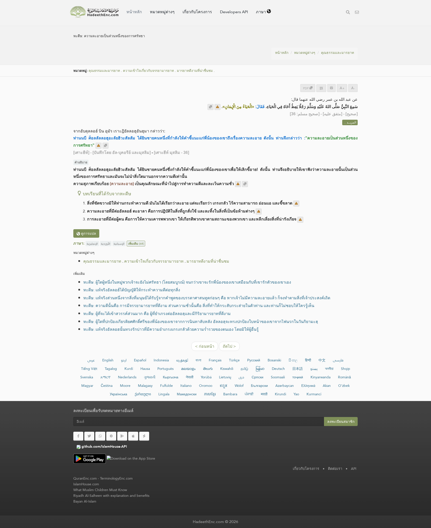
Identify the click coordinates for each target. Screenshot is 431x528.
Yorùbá (206, 377)
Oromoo (205, 385)
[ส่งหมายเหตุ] (217, 107)
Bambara (230, 394)
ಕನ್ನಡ (223, 385)
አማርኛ (105, 377)
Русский (253, 360)
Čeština (106, 385)
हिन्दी (308, 360)
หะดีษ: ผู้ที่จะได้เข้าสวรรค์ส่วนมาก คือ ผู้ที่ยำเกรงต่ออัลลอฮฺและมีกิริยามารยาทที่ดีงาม (157, 313)
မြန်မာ (260, 368)
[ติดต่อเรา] (356, 13)
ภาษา (261, 11)
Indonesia (161, 360)
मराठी (264, 394)
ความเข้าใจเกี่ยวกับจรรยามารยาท (148, 71)
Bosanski (274, 360)
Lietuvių (225, 377)
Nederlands (127, 377)
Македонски (187, 394)
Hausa (145, 368)
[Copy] (211, 107)
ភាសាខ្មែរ (210, 394)
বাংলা (198, 360)
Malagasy (145, 385)
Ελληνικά (308, 385)
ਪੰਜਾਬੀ (249, 394)
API (353, 468)
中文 (322, 360)
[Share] (321, 88)
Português (165, 368)
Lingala (163, 394)
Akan (327, 385)
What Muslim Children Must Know (100, 490)
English (107, 360)
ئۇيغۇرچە (182, 360)
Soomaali (278, 377)
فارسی (338, 360)
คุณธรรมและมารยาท (337, 52)
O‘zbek (344, 385)
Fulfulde (166, 385)
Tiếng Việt (89, 368)
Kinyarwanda (320, 377)
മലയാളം (188, 368)
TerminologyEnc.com (116, 478)
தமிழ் (244, 368)
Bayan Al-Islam (84, 501)
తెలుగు (208, 368)
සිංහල (293, 360)
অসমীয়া (329, 368)
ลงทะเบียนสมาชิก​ (340, 421)
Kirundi (280, 394)
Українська (118, 394)
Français (215, 360)
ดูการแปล (88, 233)
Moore (125, 385)
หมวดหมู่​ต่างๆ (162, 11)
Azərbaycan (284, 385)
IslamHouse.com (86, 484)
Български (259, 385)
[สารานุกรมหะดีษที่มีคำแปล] (94, 12)
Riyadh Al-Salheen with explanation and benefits (111, 495)
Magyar (87, 385)
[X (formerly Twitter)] (89, 436)
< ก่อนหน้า (204, 346)
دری (241, 377)
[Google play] (122, 436)
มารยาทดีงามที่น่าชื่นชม (195, 71)
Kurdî (128, 368)
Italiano (186, 385)
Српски (257, 377)
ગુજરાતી (149, 377)
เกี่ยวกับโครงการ (197, 11)
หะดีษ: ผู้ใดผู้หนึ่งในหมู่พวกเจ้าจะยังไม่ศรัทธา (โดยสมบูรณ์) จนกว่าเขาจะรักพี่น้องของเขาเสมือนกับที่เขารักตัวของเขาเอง (187, 282)
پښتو (314, 368)
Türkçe (234, 360)
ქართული (143, 394)
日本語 (297, 368)
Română (344, 377)
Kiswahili (226, 368)
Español (140, 360)
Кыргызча (170, 377)
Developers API (234, 11)
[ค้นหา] (347, 13)
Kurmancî (314, 394)
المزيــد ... (350, 122)
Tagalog (111, 368)
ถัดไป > (229, 346)
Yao (296, 394)
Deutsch (278, 368)
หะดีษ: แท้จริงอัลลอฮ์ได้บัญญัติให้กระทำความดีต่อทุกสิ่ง (131, 290)
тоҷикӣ (297, 377)
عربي (91, 360)
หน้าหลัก (134, 11)
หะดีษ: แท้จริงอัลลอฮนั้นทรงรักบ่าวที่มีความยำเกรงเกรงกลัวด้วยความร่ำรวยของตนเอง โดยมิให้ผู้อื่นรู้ (171, 329)
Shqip (345, 368)
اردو (123, 360)
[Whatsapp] (100, 436)
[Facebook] (78, 436)
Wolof (239, 385)
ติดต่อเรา (335, 468)
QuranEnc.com (85, 478)
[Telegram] (111, 436)
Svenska (86, 377)
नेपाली (189, 377)
